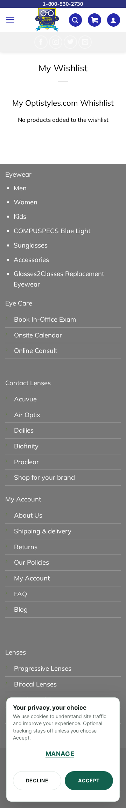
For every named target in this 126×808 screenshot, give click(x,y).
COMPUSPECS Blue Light (52, 230)
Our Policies (31, 562)
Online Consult (35, 350)
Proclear (26, 462)
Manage (60, 753)
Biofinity (26, 446)
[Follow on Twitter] (70, 42)
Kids (20, 216)
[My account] (113, 20)
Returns (25, 547)
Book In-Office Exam (45, 319)
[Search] (75, 20)
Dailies (24, 430)
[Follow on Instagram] (55, 42)
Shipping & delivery (42, 531)
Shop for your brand (44, 477)
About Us (28, 515)
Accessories (31, 259)
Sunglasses (31, 245)
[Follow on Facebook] (41, 42)
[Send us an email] (85, 42)
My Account (32, 578)
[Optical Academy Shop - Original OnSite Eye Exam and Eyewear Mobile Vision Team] (47, 20)
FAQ (20, 594)
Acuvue (25, 399)
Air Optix (27, 414)
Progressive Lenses (42, 668)
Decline (37, 780)
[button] (10, 20)
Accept (89, 780)
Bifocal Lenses (35, 684)
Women (25, 202)
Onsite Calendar (38, 335)
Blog (21, 609)
